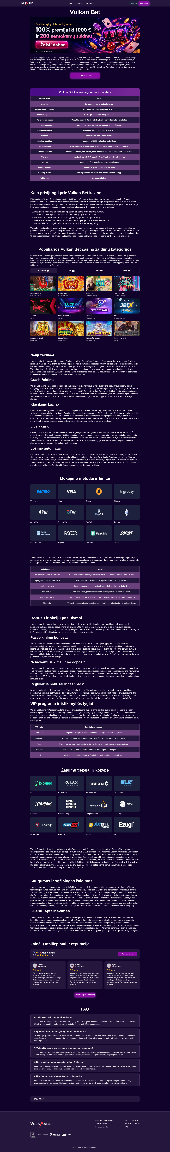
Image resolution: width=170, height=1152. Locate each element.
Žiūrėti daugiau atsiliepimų (85, 995)
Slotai (125, 270)
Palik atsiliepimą (127, 954)
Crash (97, 270)
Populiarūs (42, 270)
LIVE (69, 270)
